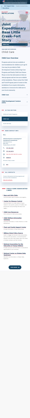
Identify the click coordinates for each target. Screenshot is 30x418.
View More (15, 267)
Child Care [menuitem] (6, 44)
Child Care (6, 119)
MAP (7, 164)
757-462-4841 (9, 148)
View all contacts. (7, 180)
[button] (15, 3)
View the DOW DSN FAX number (14, 154)
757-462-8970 (10, 151)
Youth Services (7, 123)
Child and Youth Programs (10, 114)
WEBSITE (8, 157)
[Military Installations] (8, 13)
